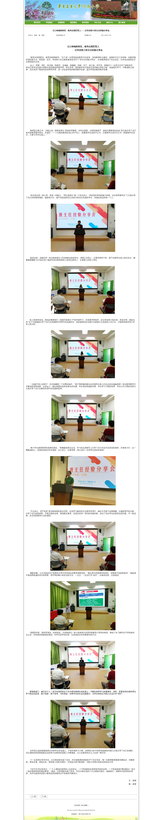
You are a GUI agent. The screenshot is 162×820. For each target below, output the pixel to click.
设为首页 (77, 805)
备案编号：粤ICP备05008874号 (81, 814)
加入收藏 (84, 805)
